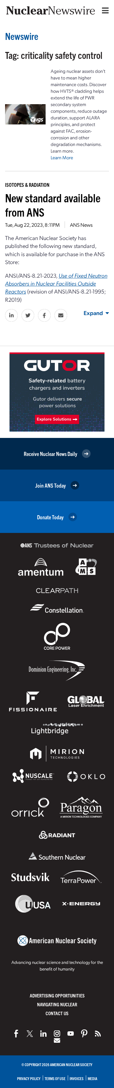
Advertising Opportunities (57, 995)
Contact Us (57, 1013)
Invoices (77, 1078)
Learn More (62, 157)
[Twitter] (30, 1033)
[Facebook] (16, 1033)
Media (92, 1078)
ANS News (81, 224)
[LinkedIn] (43, 1033)
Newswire (21, 36)
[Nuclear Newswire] (98, 1033)
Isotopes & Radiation (27, 184)
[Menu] (104, 10)
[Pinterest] (84, 1033)
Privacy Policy (29, 1078)
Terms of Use (55, 1078)
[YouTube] (70, 1033)
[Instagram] (57, 1033)
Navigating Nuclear (57, 1004)
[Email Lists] (57, 1040)
